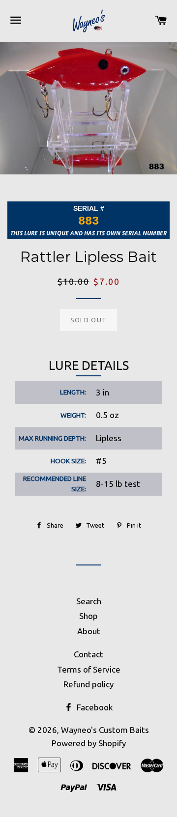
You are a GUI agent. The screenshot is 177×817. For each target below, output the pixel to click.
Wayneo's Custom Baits (105, 729)
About (88, 631)
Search (88, 601)
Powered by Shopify (89, 743)
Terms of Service (88, 669)
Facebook (94, 707)
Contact (88, 654)
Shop (88, 615)
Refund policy (88, 684)
